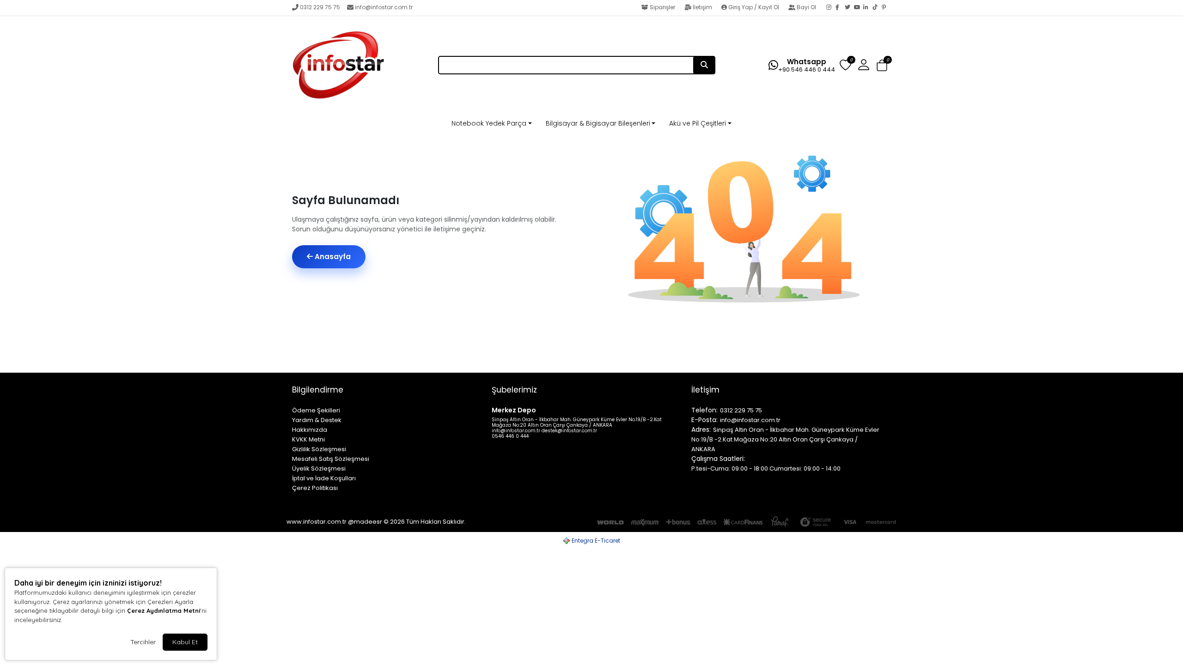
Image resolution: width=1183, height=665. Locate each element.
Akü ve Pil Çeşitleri (697, 123)
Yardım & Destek (316, 420)
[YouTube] (858, 7)
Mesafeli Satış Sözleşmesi (330, 458)
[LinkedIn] (867, 7)
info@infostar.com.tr (384, 7)
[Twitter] (849, 7)
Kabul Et (185, 642)
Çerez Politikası (315, 488)
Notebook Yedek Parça (488, 123)
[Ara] (704, 65)
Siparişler (662, 7)
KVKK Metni (308, 439)
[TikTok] (877, 7)
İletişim (702, 7)
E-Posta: (704, 419)
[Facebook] (840, 7)
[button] (882, 66)
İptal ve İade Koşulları (324, 478)
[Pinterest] (886, 7)
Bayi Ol (806, 7)
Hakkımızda (309, 429)
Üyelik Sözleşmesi (319, 468)
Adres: (701, 429)
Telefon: (704, 410)
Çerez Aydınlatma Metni (163, 610)
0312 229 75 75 (320, 7)
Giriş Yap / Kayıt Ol (754, 7)
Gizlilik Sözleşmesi (319, 449)
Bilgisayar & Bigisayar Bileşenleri (598, 123)
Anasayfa (332, 256)
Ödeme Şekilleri (316, 410)
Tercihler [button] (143, 642)
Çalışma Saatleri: (718, 458)
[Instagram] (830, 7)
